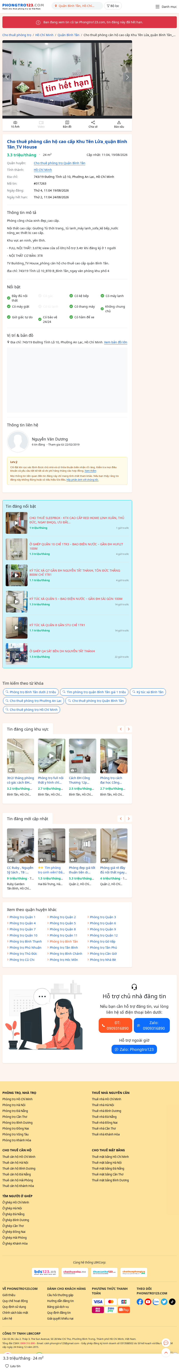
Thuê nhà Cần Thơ (104, 1128)
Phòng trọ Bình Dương (17, 1123)
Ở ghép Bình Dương (15, 1220)
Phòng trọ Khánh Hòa (16, 1140)
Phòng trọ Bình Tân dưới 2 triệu (33, 692)
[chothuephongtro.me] (133, 1272)
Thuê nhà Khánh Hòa (106, 1134)
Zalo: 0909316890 (154, 1025)
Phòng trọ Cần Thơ (14, 1117)
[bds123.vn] (45, 1272)
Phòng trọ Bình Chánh (66, 953)
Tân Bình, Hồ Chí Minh (18, 888)
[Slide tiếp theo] (125, 77)
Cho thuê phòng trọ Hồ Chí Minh (34, 710)
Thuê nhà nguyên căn (110, 1093)
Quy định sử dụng (14, 1307)
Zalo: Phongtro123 (137, 1049)
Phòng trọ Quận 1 (23, 917)
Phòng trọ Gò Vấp (102, 941)
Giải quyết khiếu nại (60, 1318)
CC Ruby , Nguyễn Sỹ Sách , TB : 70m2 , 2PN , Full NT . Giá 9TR (20, 870)
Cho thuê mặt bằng (108, 1150)
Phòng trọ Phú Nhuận (25, 947)
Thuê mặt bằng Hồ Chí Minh (110, 1157)
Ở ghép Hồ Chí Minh (15, 1202)
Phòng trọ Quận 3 (103, 917)
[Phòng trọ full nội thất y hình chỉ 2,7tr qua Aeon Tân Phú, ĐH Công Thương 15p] (51, 756)
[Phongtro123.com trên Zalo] (156, 1304)
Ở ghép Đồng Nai (13, 1232)
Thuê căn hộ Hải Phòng (17, 1180)
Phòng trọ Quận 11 (63, 935)
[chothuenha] (75, 1272)
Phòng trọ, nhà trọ (19, 1093)
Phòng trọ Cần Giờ (103, 953)
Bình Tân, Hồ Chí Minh (18, 795)
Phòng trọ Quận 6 (103, 923)
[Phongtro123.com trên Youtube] (148, 1304)
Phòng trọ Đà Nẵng (15, 1111)
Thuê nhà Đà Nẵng (104, 1117)
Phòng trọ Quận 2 (63, 917)
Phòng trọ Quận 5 (63, 923)
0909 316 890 (27, 1343)
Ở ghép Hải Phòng (14, 1238)
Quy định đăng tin (59, 1313)
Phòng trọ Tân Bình (64, 947)
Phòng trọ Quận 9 (103, 929)
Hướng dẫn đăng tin (60, 1301)
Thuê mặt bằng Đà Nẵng (108, 1168)
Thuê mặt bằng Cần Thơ (107, 1174)
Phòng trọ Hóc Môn (64, 960)
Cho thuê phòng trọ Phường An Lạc (36, 701)
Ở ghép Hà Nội (12, 1208)
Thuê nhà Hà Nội (103, 1105)
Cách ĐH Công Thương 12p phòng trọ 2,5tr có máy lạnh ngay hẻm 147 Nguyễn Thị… (82, 780)
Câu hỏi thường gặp (60, 1295)
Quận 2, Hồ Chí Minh (79, 884)
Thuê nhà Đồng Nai (104, 1123)
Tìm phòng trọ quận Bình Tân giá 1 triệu (96, 692)
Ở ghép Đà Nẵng (13, 1214)
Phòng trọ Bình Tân (64, 941)
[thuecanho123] (104, 1272)
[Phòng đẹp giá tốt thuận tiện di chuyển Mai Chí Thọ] (82, 845)
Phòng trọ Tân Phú (103, 947)
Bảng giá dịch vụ (58, 1307)
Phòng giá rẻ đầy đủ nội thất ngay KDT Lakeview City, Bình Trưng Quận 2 (113, 870)
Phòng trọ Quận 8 (63, 929)
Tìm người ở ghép (17, 1196)
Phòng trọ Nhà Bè (103, 960)
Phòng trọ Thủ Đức (23, 953)
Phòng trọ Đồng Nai (15, 1128)
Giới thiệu (8, 1295)
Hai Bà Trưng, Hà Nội (49, 884)
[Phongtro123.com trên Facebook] (140, 1304)
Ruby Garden (15, 884)
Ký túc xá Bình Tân (150, 692)
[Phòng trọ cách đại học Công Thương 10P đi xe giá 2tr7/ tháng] (113, 756)
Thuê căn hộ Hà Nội (15, 1163)
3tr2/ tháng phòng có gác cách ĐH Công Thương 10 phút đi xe (20, 780)
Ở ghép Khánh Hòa (15, 1243)
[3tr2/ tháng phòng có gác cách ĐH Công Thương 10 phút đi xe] (20, 756)
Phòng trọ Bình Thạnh (26, 941)
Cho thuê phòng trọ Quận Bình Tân (59, 163)
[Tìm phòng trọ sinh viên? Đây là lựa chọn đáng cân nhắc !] (51, 845)
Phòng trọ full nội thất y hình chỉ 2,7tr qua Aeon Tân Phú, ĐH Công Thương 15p (51, 780)
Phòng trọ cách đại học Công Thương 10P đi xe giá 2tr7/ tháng (113, 780)
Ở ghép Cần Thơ (13, 1226)
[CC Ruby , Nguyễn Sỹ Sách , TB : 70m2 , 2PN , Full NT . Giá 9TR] (20, 845)
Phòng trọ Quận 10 (23, 935)
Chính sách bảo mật (15, 1313)
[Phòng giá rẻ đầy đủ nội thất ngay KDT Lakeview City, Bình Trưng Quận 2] (113, 845)
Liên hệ (7, 1318)
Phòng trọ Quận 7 (23, 929)
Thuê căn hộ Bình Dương (18, 1168)
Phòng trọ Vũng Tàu (15, 1134)
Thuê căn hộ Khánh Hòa (18, 1186)
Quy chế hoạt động (15, 1301)
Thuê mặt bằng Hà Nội (107, 1163)
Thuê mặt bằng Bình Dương (110, 1180)
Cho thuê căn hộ (16, 1150)
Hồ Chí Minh (43, 170)
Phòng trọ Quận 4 (23, 923)
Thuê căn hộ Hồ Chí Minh (18, 1157)
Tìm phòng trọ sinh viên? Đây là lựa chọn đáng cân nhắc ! (51, 870)
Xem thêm (90, 470)
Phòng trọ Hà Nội (13, 1105)
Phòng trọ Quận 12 (104, 935)
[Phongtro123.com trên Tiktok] (172, 1304)
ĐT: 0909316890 (118, 1025)
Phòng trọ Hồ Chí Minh (17, 1099)
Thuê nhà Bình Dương (106, 1111)
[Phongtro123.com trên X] (164, 1304)
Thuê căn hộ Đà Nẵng (16, 1174)
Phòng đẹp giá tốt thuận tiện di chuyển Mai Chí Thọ (82, 870)
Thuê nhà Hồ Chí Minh (106, 1099)
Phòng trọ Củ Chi (22, 960)
